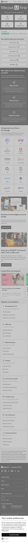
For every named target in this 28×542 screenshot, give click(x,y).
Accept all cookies (14, 535)
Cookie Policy (5, 530)
